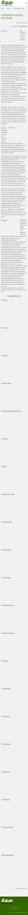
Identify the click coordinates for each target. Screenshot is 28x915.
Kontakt (14, 907)
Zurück (19, 22)
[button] (26, 3)
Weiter (24, 22)
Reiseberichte (23, 26)
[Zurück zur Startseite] (7, 3)
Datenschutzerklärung (21, 912)
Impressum (11, 912)
